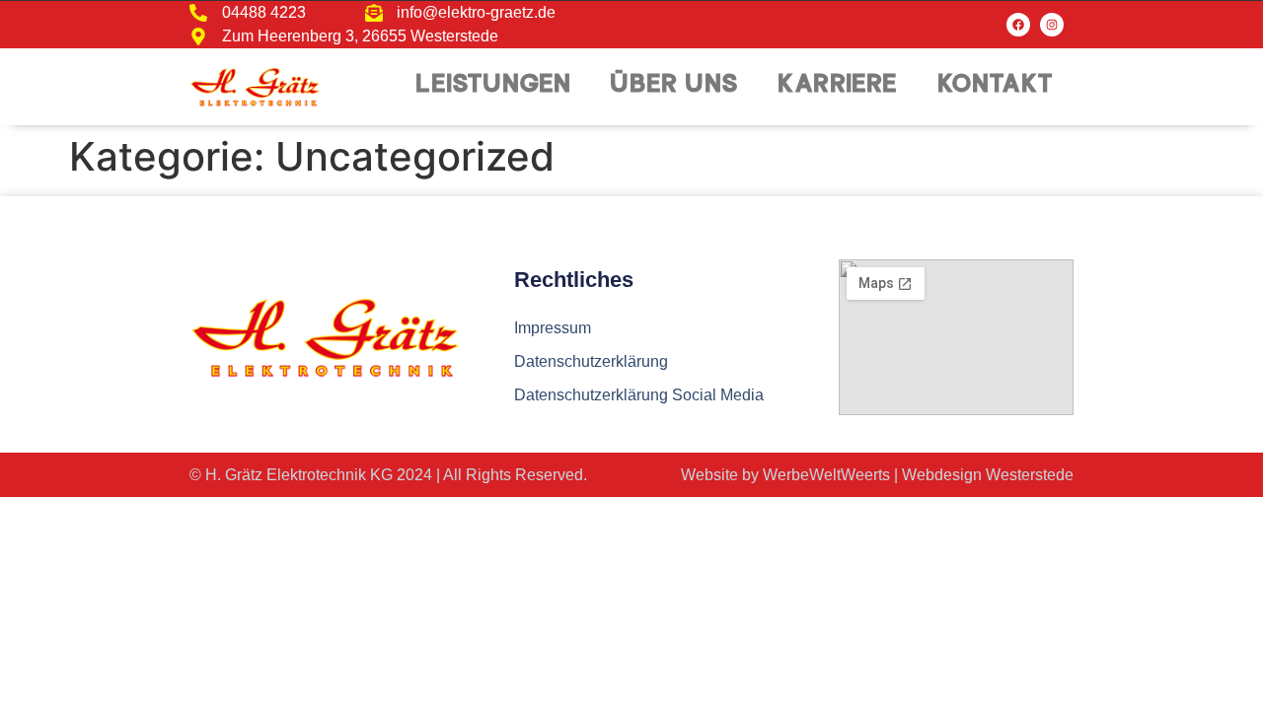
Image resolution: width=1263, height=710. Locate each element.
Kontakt (996, 86)
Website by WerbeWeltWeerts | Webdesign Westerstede (877, 474)
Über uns (675, 86)
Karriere (839, 86)
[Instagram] (1052, 24)
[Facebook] (1018, 24)
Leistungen (493, 86)
